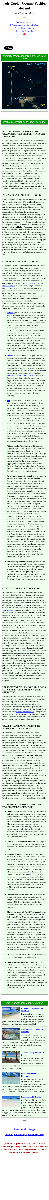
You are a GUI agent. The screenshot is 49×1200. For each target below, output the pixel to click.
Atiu (8, 400)
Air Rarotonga (7, 610)
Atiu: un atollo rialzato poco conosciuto (32, 1030)
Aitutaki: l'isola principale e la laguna (32, 1053)
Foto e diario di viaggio (24, 28)
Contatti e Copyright (24, 31)
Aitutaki (10, 355)
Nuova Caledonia (8, 285)
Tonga (31, 283)
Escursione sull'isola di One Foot (33, 1096)
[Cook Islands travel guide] (24, 34)
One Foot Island (27, 375)
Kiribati (37, 283)
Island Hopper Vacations (25, 711)
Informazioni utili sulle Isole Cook (24, 25)
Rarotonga (11, 312)
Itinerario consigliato (24, 22)
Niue (26, 283)
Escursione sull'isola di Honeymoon (30, 1074)
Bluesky (33, 874)
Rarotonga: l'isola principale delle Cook (32, 1009)
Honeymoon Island (14, 375)
